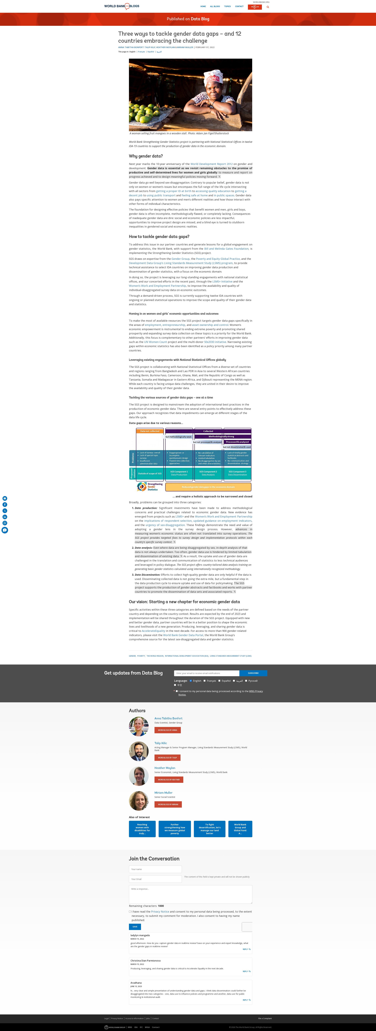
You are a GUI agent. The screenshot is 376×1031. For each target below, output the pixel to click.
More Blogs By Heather (169, 779)
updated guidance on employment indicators (222, 520)
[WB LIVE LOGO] (255, 7)
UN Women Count (155, 342)
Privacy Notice (160, 911)
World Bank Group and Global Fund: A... (240, 829)
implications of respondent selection (168, 520)
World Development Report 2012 (212, 164)
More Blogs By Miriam (168, 804)
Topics (227, 6)
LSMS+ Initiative (222, 281)
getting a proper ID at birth (173, 191)
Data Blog (200, 19)
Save (135, 927)
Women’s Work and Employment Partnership (157, 285)
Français (141, 51)
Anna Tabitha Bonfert (131, 47)
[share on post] (4, 510)
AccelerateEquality (153, 631)
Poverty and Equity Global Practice (218, 258)
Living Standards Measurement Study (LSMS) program (198, 263)
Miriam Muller (185, 47)
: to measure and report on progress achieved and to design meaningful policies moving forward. (190, 172)
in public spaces (224, 195)
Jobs (148, 1018)
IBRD (130, 1027)
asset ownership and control (210, 325)
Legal (106, 1018)
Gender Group (181, 258)
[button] (268, 7)
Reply (245, 949)
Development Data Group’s (146, 263)
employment (153, 325)
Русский (253, 680)
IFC (141, 1027)
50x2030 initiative (215, 342)
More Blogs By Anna (167, 730)
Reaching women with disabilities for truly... (142, 829)
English (132, 51)
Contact (239, 6)
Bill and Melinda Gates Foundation (226, 248)
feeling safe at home (195, 195)
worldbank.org (261, 2)
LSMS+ (180, 516)
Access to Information (134, 1018)
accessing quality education (213, 191)
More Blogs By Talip (167, 757)
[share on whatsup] (4, 523)
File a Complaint (265, 1018)
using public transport (161, 195)
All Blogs (215, 6)
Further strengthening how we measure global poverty (174, 829)
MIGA (147, 1027)
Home (203, 6)
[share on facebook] (4, 504)
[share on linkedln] (4, 517)
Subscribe (253, 673)
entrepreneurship (174, 325)
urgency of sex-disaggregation (165, 525)
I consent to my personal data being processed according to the (220, 693)
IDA (135, 1027)
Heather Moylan (165, 47)
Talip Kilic (150, 47)
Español (151, 51)
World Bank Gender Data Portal (183, 635)
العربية (159, 51)
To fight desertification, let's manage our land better (210, 829)
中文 (179, 685)
